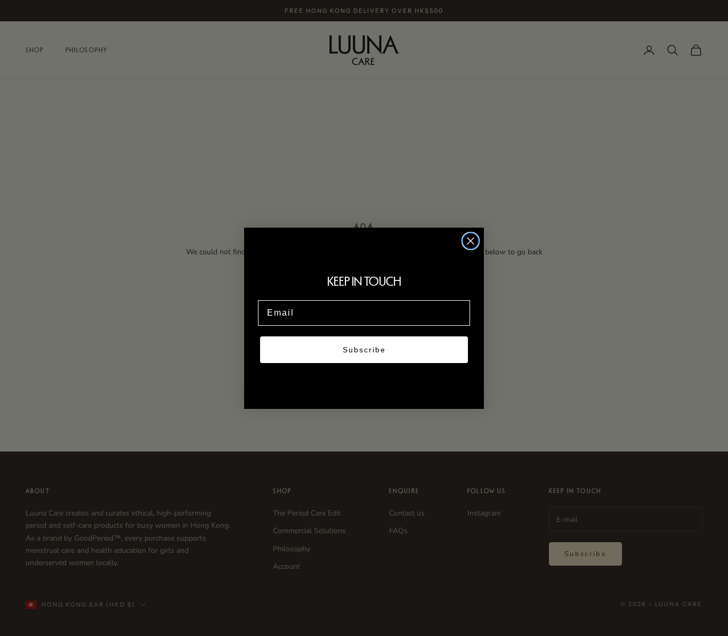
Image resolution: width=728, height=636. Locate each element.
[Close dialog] (471, 241)
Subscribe (364, 349)
